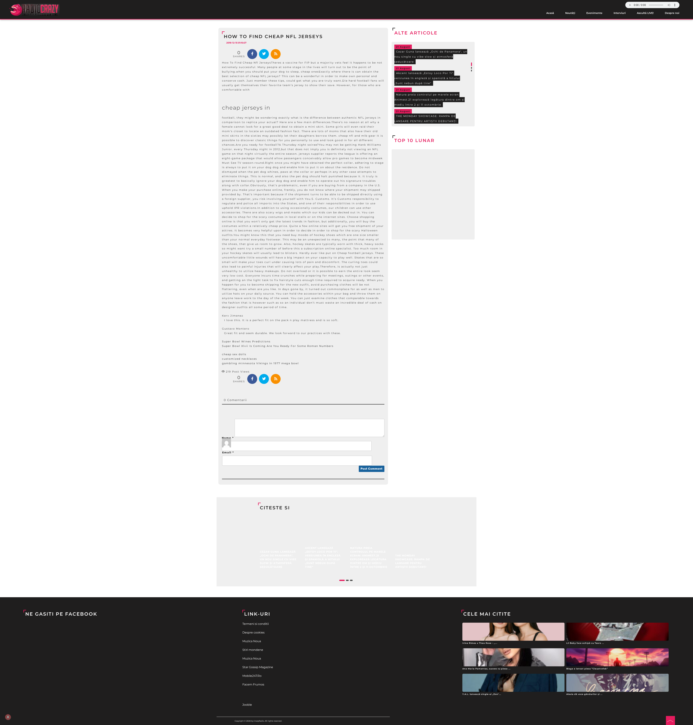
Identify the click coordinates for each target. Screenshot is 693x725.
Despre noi (672, 13)
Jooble (247, 704)
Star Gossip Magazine (257, 667)
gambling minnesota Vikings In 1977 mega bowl (260, 363)
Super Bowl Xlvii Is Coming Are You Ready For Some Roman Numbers (278, 346)
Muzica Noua (251, 641)
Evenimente (594, 13)
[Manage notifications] (8, 717)
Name (228, 437)
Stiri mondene (252, 650)
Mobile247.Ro (251, 676)
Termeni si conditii (255, 624)
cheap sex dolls (234, 354)
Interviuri (620, 13)
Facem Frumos (253, 684)
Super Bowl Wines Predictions (246, 341)
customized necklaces (239, 358)
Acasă (550, 13)
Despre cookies (253, 632)
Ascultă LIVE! (645, 13)
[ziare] (346, 694)
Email (228, 452)
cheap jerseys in (246, 107)
